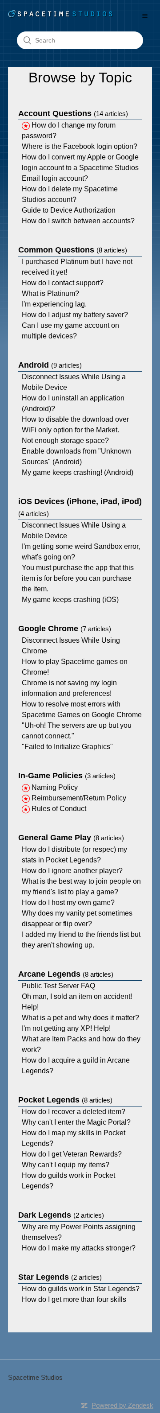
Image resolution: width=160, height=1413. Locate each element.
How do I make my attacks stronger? (79, 1248)
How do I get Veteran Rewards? (72, 1154)
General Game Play (71, 837)
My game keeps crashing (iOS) (70, 599)
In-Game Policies (67, 775)
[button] (145, 15)
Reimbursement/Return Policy (79, 798)
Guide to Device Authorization (69, 210)
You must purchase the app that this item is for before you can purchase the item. (78, 578)
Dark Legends (61, 1215)
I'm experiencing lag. (54, 304)
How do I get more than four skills (74, 1299)
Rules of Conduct (59, 808)
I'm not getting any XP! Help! (66, 1028)
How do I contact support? (63, 283)
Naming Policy (55, 787)
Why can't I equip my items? (65, 1164)
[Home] (60, 15)
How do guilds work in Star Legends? (81, 1289)
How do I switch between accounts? (78, 221)
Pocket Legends (65, 1099)
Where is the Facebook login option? (79, 146)
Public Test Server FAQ (58, 986)
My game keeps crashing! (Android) (77, 472)
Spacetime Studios (35, 1377)
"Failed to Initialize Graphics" (67, 746)
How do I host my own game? (68, 902)
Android (50, 365)
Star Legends (60, 1277)
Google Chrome (64, 628)
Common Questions (72, 249)
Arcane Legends (65, 974)
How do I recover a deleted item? (73, 1111)
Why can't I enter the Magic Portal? (76, 1122)
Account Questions (73, 113)
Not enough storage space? (65, 440)
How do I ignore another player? (72, 870)
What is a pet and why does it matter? (80, 1017)
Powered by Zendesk (122, 1405)
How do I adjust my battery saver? (75, 314)
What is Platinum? (50, 293)
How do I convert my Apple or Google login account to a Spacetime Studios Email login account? (80, 167)
